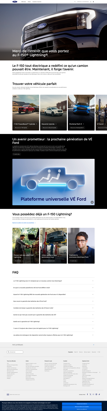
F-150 (99, 352)
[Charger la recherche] (74, 2)
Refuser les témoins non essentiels (82, 406)
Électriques (9, 366)
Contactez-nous (66, 363)
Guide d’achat (29, 372)
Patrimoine (84, 366)
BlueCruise (84, 376)
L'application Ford (85, 381)
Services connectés (30, 373)
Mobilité (8, 378)
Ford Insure (47, 370)
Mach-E (76, 352)
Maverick (94, 352)
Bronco (81, 352)
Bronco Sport (87, 352)
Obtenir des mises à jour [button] (15, 394)
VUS (8, 363)
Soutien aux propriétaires (68, 370)
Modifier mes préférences (82, 409)
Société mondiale (85, 370)
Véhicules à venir (10, 370)
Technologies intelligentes (31, 375)
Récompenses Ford (86, 382)
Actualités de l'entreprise (87, 384)
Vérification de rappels (68, 366)
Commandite (85, 367)
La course (84, 369)
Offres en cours (29, 365)
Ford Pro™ (9, 375)
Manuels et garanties (67, 372)
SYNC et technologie (86, 375)
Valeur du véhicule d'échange (51, 363)
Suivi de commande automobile (32, 366)
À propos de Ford (85, 363)
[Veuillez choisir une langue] (93, 1)
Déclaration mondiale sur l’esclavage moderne (89, 373)
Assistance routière (67, 365)
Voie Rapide (65, 378)
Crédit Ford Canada (49, 366)
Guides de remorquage (68, 375)
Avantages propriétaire (87, 379)
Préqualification (48, 369)
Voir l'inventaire (29, 370)
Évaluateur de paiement (50, 365)
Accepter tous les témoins (82, 403)
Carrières (84, 365)
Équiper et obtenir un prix (31, 363)
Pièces (64, 381)
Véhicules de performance (12, 369)
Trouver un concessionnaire (31, 369)
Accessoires (65, 382)
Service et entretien (67, 376)
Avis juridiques (17, 345)
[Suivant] (96, 112)
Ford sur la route (85, 385)
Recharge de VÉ (66, 385)
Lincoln (8, 376)
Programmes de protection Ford (70, 384)
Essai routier (28, 376)
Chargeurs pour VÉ (29, 379)
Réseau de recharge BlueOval (88, 378)
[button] (53, 280)
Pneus (64, 379)
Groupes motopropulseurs (12, 372)
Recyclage (65, 369)
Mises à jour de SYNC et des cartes (70, 373)
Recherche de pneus (30, 378)
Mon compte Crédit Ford (50, 367)
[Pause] (92, 202)
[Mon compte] (91, 1)
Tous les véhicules (10, 373)
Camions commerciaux (11, 367)
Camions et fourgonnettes (12, 365)
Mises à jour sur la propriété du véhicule (71, 367)
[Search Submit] (8, 352)
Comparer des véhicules (31, 367)
